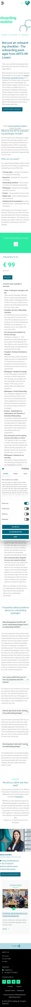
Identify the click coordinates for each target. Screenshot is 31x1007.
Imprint (19, 986)
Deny (15, 537)
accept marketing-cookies (17, 126)
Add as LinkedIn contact (9, 866)
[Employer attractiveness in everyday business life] (15, 908)
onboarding (19, 797)
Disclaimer (20, 990)
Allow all (15, 527)
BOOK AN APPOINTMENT (10, 874)
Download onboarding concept (16, 244)
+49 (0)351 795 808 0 (11, 972)
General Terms (10, 990)
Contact (10, 986)
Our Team (4, 961)
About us (5, 952)
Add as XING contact (8, 869)
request (7, 277)
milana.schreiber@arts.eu (10, 860)
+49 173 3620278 (7, 863)
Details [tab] (15, 473)
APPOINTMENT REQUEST (12, 109)
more (5, 929)
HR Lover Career (6, 958)
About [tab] (25, 473)
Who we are (5, 956)
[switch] (26, 508)
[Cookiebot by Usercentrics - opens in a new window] (22, 469)
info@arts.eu (8, 970)
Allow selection (15, 532)
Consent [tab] (5, 473)
